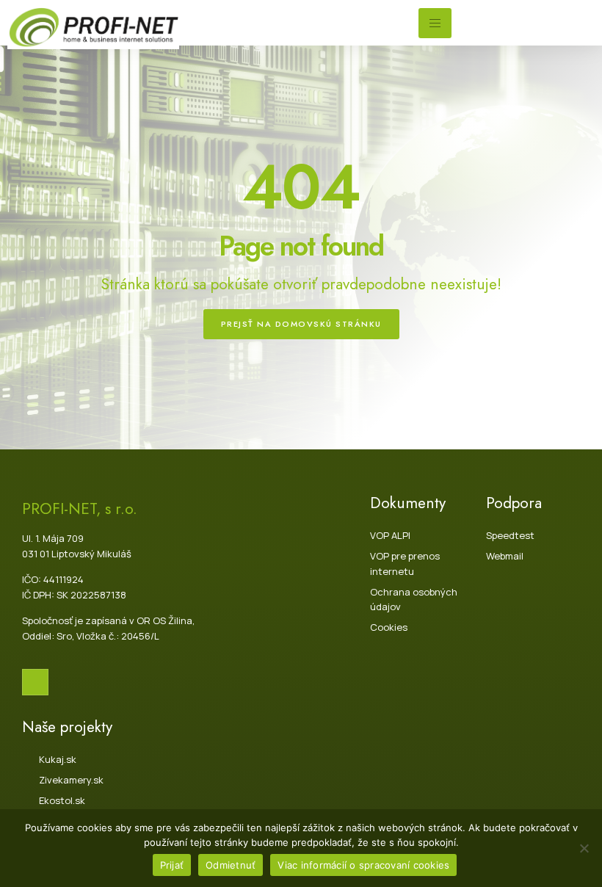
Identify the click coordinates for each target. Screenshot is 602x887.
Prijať (172, 865)
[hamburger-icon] (435, 23)
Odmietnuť (230, 865)
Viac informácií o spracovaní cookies (363, 865)
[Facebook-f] (35, 682)
